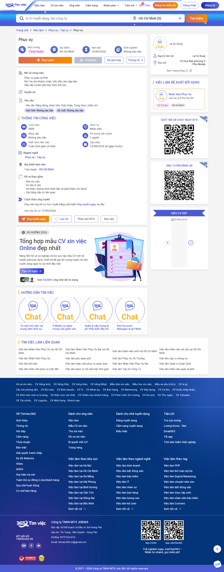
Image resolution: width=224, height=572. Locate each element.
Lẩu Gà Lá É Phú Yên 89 (181, 98)
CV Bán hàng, (111, 389)
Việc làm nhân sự (126, 487)
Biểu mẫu (121, 431)
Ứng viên (74, 5)
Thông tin (134, 60)
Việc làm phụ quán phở (78, 358)
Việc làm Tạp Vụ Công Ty (126, 369)
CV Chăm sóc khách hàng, (93, 395)
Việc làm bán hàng (127, 492)
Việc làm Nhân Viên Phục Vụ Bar (130, 363)
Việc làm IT (123, 481)
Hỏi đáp (20, 431)
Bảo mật (21, 447)
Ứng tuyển (47, 60)
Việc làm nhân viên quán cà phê (176, 369)
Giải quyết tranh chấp (29, 452)
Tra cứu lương (172, 420)
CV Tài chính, (23, 400)
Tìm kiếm (196, 18)
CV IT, (80, 389)
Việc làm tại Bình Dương (82, 487)
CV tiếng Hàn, (80, 384)
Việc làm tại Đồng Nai (81, 498)
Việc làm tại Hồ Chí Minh (83, 470)
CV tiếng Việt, (61, 384)
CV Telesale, (183, 395)
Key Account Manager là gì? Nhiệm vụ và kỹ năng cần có (130, 327)
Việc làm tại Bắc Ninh (81, 503)
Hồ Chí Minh (46, 169)
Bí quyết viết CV (78, 442)
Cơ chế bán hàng (26, 490)
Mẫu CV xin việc (77, 425)
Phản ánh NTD (86, 219)
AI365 (19, 469)
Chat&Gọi (91, 60)
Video (19, 463)
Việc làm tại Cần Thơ (81, 492)
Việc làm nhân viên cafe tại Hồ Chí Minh (134, 351)
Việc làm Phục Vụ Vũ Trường (128, 358)
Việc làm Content (174, 503)
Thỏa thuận (23, 442)
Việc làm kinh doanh (128, 465)
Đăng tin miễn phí (165, 5)
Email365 (169, 431)
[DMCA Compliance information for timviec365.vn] (41, 558)
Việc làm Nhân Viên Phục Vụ (34, 358)
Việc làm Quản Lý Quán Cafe (175, 363)
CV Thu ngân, (165, 395)
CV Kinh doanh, (66, 389)
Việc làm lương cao (127, 498)
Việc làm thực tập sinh (177, 492)
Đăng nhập (189, 5)
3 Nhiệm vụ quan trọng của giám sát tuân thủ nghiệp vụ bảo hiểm (64, 327)
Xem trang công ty (177, 70)
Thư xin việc (75, 431)
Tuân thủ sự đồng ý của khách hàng (37, 479)
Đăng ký (210, 5)
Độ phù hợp (114, 60)
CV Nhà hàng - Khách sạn (65, 400)
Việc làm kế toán (126, 503)
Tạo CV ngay (30, 271)
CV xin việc (57, 5)
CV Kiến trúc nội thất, (63, 395)
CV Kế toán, (47, 389)
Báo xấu (109, 219)
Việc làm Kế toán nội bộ (178, 470)
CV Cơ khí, (164, 389)
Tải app (168, 436)
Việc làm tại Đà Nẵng (81, 476)
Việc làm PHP (172, 465)
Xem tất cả (75, 508)
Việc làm (39, 5)
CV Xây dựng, (148, 389)
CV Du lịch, (149, 395)
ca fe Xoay (176, 43)
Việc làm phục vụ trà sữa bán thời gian (87, 369)
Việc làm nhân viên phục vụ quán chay (86, 363)
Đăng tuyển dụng (126, 420)
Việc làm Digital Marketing (180, 476)
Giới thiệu (22, 420)
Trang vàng (75, 447)
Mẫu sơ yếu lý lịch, (165, 384)
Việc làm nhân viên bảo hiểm (181, 498)
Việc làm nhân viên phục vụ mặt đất (39, 369)
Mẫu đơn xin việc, (120, 384)
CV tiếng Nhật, (98, 384)
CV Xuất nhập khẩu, (183, 389)
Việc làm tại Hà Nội (79, 465)
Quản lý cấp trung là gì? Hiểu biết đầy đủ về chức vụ (97, 327)
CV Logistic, (41, 400)
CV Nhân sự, (93, 389)
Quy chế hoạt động (27, 485)
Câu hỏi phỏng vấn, (27, 389)
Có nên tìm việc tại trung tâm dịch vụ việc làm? (31, 327)
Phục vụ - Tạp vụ (35, 157)
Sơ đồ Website (25, 458)
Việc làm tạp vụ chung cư (173, 358)
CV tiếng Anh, (43, 384)
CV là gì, (183, 384)
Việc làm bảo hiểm (127, 476)
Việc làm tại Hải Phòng (82, 481)
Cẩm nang (92, 5)
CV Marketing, (129, 389)
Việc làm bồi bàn (28, 363)
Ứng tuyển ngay (86, 204)
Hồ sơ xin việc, (24, 384)
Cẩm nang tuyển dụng (129, 425)
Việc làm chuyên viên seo (179, 481)
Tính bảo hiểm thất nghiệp (180, 442)
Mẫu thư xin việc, (142, 384)
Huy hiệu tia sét (25, 474)
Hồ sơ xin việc (76, 436)
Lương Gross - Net (175, 425)
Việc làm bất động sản (129, 470)
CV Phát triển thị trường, (125, 395)
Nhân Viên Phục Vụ (180, 94)
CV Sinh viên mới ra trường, (32, 395)
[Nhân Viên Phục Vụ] (161, 96)
